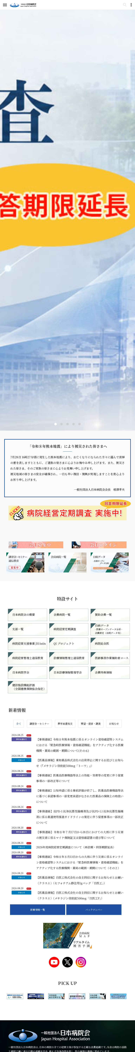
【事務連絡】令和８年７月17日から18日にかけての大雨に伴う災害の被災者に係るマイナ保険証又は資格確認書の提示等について (79, 835)
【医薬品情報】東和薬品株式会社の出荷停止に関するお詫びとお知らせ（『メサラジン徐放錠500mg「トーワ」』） (79, 763)
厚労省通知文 (65, 723)
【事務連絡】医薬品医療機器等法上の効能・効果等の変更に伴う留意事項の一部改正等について (79, 778)
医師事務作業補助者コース (111, 658)
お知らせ (114, 723)
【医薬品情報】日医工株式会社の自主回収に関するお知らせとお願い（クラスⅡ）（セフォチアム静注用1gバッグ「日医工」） (79, 880)
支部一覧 (18, 629)
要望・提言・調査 (91, 723)
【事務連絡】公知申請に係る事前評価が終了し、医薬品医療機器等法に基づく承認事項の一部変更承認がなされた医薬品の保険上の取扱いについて (79, 796)
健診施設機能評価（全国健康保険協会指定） (29, 687)
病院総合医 (102, 643)
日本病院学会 (20, 672)
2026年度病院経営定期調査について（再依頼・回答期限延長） (76, 847)
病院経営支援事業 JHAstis (29, 643)
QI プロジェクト (64, 643)
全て (18, 723)
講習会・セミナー (39, 723)
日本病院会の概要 (23, 615)
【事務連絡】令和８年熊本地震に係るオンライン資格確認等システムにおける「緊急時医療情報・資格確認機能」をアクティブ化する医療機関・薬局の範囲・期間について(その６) (79, 745)
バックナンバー (93, 909)
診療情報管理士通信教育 (69, 658)
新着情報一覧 (37, 909)
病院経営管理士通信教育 (27, 658)
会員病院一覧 (62, 615)
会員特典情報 (103, 672)
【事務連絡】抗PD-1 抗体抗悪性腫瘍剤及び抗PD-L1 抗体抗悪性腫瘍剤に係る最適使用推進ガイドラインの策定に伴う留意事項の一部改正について (79, 817)
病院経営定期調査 (65, 629)
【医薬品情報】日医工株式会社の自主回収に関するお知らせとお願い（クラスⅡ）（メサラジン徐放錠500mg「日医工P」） (79, 895)
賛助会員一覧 (103, 615)
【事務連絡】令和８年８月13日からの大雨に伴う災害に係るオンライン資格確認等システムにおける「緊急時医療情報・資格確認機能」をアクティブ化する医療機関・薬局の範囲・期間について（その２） (79, 862)
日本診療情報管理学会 (68, 672)
